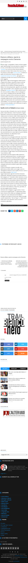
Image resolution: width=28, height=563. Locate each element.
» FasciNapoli (4, 506)
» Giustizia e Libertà (6, 498)
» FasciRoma (4, 505)
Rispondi (7, 280)
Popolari (14, 368)
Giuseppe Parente (10, 90)
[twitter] (19, 1)
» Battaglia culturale (6, 500)
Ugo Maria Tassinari (19, 555)
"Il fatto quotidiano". (10, 104)
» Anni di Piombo (5, 515)
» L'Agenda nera (5, 511)
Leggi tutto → (4, 473)
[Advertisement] (14, 35)
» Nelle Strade (4, 501)
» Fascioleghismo (5, 508)
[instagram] (26, 1)
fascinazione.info (23, 557)
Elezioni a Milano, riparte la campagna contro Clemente (13, 257)
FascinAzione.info (13, 554)
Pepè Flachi (14, 172)
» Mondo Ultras (4, 503)
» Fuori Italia (4, 510)
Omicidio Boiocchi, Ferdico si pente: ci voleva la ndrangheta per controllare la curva (17, 386)
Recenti (5, 368)
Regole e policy (4, 533)
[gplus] (24, 1)
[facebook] (17, 1)
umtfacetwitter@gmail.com (6, 557)
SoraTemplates (16, 561)
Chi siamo (3, 523)
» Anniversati (4, 517)
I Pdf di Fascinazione (5, 530)
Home (2, 51)
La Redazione (4, 526)
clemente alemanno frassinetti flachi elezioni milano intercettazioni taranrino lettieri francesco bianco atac (13, 52)
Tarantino (3, 69)
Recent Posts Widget (4, 541)
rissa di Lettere (17, 72)
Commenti (23, 368)
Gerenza (2, 532)
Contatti (2, 535)
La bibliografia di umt (5, 528)
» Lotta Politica (5, 496)
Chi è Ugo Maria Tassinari (6, 525)
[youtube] (21, 1)
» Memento (4, 513)
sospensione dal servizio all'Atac (8, 76)
